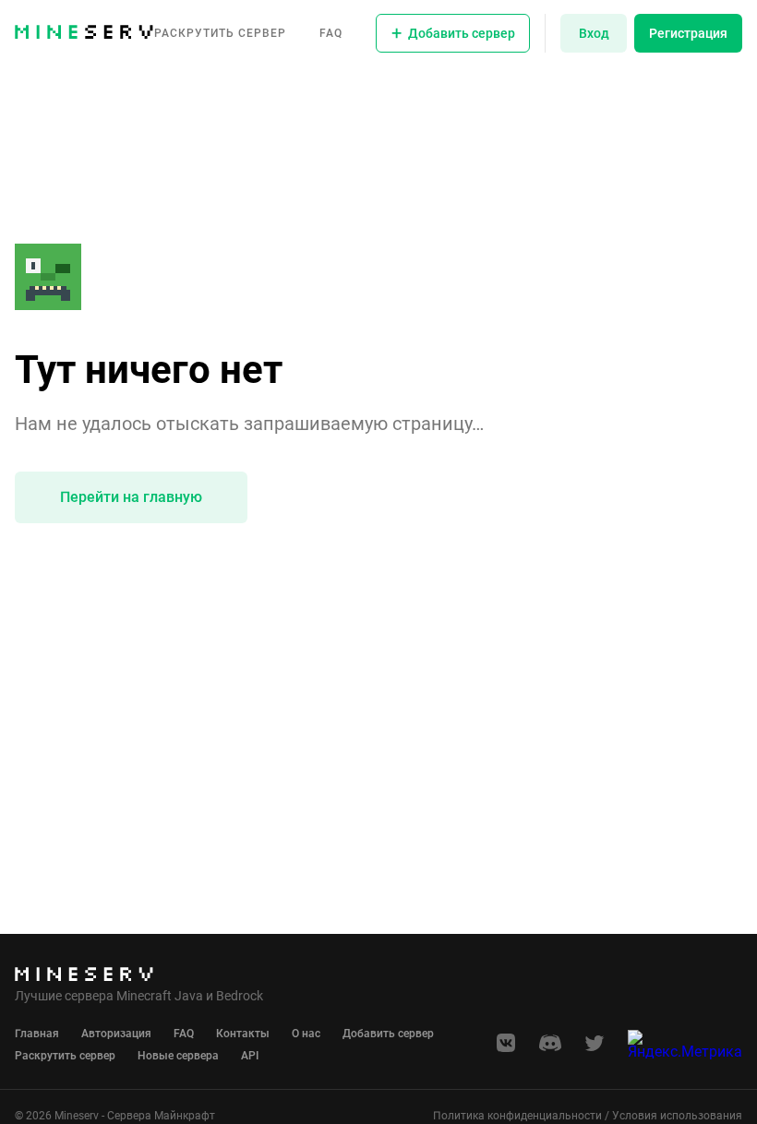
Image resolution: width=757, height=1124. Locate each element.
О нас (306, 1033)
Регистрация (688, 33)
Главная (37, 1033)
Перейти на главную (131, 497)
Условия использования (677, 1115)
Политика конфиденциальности (517, 1115)
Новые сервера (178, 1055)
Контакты (243, 1033)
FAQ (330, 33)
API (249, 1055)
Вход (594, 33)
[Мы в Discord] (550, 1049)
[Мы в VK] (506, 1049)
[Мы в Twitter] (594, 1049)
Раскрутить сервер (220, 33)
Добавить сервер (388, 1033)
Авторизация (116, 1033)
